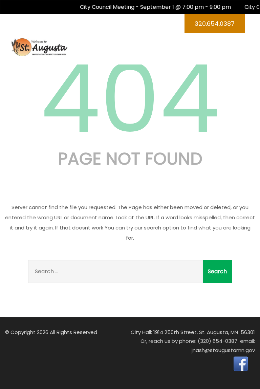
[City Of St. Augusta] (39, 47)
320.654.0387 (215, 23)
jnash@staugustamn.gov (223, 350)
